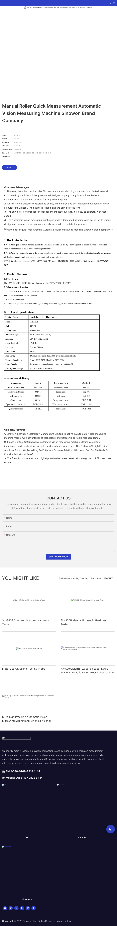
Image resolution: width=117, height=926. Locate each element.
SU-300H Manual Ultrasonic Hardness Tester (83, 622)
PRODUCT (108, 578)
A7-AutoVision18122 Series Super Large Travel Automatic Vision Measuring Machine (87, 670)
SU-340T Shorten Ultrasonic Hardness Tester (25, 622)
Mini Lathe (96, 578)
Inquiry (9, 167)
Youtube (82, 837)
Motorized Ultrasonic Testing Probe (23, 668)
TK (27, 837)
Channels (27, 899)
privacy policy (63, 921)
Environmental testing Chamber (73, 578)
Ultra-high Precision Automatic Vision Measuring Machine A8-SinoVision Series (26, 718)
